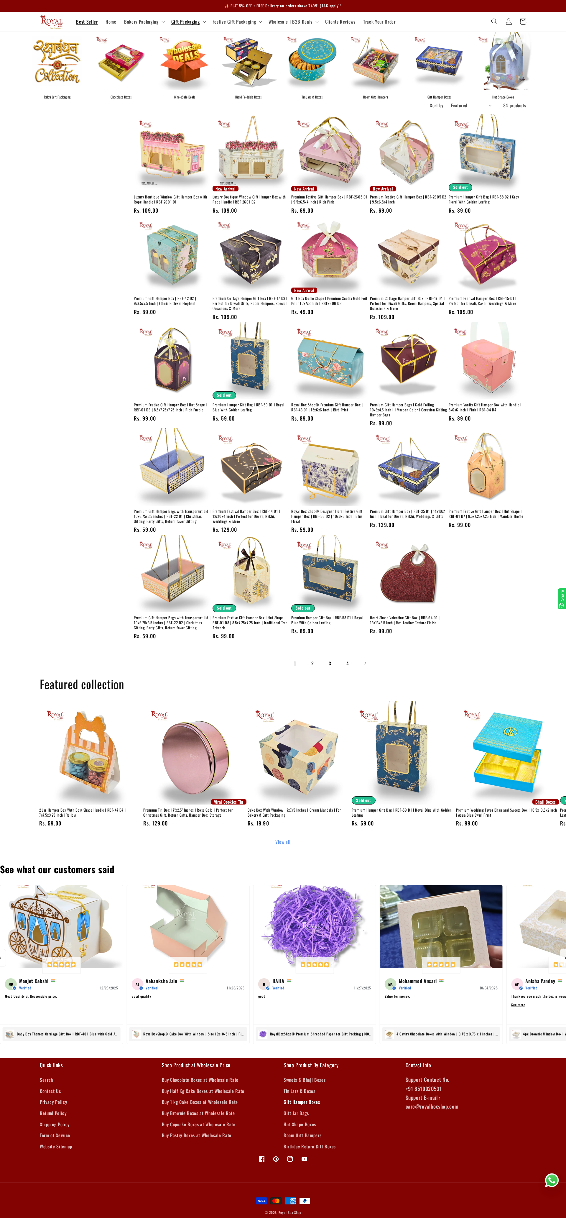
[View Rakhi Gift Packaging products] (57, 61)
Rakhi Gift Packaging (57, 96)
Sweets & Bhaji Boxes (304, 1079)
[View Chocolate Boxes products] (121, 61)
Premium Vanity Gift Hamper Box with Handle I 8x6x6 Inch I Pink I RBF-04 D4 (485, 407)
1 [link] (295, 663)
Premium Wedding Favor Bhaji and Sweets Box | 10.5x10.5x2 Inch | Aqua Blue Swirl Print (506, 812)
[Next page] (365, 663)
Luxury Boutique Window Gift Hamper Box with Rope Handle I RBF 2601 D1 (170, 199)
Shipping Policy (55, 1124)
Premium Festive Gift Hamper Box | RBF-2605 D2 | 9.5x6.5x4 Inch (408, 199)
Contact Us (50, 1091)
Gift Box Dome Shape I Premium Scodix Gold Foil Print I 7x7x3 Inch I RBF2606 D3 (329, 301)
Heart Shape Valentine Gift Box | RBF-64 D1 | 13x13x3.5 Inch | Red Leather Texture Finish (405, 620)
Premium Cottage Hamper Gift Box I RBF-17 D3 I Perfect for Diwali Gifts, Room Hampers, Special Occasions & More (250, 303)
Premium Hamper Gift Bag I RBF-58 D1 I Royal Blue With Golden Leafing (327, 620)
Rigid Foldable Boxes (248, 96)
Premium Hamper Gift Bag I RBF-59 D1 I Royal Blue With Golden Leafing (248, 407)
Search (46, 1079)
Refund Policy (53, 1113)
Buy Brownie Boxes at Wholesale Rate (198, 1113)
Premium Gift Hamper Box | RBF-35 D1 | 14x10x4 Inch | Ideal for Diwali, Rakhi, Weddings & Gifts (408, 514)
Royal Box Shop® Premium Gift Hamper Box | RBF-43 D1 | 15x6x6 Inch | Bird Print (327, 407)
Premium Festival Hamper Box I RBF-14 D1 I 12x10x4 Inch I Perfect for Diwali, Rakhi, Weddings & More (246, 516)
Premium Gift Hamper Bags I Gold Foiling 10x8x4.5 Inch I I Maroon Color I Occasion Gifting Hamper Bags (408, 409)
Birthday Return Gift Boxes (310, 1146)
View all (283, 841)
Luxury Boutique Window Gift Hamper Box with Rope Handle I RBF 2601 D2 (249, 199)
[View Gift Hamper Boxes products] (439, 61)
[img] (61, 965)
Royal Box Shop (290, 1212)
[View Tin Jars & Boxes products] (312, 61)
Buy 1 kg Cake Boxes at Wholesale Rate (200, 1102)
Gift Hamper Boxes (439, 96)
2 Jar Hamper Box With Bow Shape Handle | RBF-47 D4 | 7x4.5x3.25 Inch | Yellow (82, 812)
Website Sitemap (56, 1146)
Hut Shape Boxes (503, 96)
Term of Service (55, 1135)
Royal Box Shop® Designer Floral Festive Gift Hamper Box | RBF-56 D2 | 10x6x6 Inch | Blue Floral (327, 516)
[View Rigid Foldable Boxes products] (248, 61)
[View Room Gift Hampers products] (375, 61)
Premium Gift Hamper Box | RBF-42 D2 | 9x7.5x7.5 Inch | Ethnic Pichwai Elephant (165, 301)
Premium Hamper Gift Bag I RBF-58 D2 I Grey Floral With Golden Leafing (484, 199)
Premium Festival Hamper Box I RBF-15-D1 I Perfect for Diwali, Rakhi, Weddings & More (482, 301)
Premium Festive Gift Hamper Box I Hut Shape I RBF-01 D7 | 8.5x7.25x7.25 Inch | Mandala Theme (486, 514)
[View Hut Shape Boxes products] (503, 61)
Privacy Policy (53, 1102)
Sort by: (437, 105)
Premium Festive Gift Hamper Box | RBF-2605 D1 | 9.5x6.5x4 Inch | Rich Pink (329, 199)
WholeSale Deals (184, 96)
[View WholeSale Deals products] (184, 61)
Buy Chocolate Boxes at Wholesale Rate (200, 1079)
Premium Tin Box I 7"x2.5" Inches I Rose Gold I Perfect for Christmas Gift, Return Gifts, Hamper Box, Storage (188, 812)
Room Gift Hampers (375, 96)
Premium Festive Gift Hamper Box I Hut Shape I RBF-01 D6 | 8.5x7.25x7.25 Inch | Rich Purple (170, 407)
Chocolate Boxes (121, 96)
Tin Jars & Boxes (312, 96)
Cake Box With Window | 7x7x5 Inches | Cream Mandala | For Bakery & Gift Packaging (294, 812)
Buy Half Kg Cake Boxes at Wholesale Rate (203, 1091)
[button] (143, 22)
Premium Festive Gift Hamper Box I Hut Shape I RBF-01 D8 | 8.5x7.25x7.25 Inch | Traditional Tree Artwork (250, 622)
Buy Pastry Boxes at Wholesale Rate (196, 1135)
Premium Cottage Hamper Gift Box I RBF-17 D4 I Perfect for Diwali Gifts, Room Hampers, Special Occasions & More (407, 303)
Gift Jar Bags (296, 1113)
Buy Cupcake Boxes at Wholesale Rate (199, 1124)
